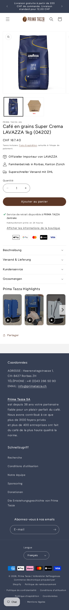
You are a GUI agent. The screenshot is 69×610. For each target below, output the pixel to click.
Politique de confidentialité (21, 590)
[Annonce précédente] (7, 6)
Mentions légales (36, 601)
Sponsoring (15, 483)
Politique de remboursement (40, 584)
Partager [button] (13, 335)
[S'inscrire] (55, 529)
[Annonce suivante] (62, 6)
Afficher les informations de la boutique (33, 228)
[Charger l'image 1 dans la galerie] (13, 106)
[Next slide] (62, 310)
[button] (7, 19)
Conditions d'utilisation (23, 466)
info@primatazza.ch (32, 386)
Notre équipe (16, 475)
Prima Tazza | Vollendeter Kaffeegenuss (39, 576)
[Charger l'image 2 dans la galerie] (34, 106)
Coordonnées (50, 596)
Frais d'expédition (28, 145)
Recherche (15, 457)
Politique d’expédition (27, 596)
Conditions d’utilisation (53, 590)
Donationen (15, 492)
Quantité (8, 180)
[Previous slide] (6, 310)
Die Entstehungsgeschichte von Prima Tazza (33, 503)
